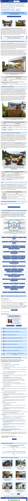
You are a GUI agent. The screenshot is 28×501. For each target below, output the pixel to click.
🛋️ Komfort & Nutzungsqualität (6, 257)
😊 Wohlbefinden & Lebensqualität (15, 257)
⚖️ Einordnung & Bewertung (15, 247)
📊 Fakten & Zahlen (16, 283)
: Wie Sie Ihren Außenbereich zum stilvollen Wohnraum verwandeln (7, 480)
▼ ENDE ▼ (26, 500)
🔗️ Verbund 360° (4, 237)
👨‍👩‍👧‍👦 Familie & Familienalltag (7, 258)
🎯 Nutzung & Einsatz (7, 270)
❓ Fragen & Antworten (15, 237)
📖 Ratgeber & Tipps (5, 283)
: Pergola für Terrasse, (12, 417)
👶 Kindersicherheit (22, 257)
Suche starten (14, 439)
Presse (10, 3)
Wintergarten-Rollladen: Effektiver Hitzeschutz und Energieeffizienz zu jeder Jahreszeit (20, 491)
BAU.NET (11, 1)
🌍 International (23, 292)
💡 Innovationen (21, 237)
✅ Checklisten (11, 283)
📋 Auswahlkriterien (17, 248)
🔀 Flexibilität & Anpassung (14, 270)
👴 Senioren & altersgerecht (14, 258)
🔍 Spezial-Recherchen (11, 292)
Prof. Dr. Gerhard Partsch (5, 311)
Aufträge (18, 3)
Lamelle (13, 9)
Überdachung (12, 10)
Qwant (20, 447)
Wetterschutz (18, 10)
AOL (9, 447)
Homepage (22, 3)
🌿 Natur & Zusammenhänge (14, 280)
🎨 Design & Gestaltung (21, 258)
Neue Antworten (16, 5)
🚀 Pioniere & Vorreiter (21, 286)
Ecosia (17, 447)
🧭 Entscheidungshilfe (22, 247)
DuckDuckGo (13, 447)
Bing (6, 447)
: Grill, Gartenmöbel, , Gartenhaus (14, 383)
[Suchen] (20, 1)
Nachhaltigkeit (3, 176)
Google (4, 447)
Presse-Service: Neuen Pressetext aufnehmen (14, 16)
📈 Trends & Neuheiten (22, 283)
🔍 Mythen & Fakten (11, 248)
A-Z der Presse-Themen (11, 6)
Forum (8, 5)
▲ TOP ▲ (26, 498)
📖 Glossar (25, 237)
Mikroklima (2, 94)
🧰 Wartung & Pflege (20, 270)
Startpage (24, 447)
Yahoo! (14, 449)
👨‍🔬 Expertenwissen (9, 237)
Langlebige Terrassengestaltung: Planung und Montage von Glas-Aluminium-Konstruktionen (21, 468)
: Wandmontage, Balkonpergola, (14, 416)
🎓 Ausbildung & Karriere (17, 292)
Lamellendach (18, 9)
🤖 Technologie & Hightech (15, 286)
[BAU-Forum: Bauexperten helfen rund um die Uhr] (1, 5)
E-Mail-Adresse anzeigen (10, 325)
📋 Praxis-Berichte (5, 292)
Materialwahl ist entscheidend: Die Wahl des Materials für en (15, 369)
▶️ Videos (14, 238)
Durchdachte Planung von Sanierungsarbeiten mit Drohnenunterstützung (7, 491)
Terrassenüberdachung (5, 10)
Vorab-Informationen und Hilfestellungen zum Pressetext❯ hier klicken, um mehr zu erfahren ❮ (14, 37)
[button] (14, 310)
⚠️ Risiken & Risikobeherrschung (7, 247)
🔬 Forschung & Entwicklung (7, 286)
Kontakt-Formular (18, 325)
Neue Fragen (22, 5)
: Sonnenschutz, (11, 364)
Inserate (14, 3)
